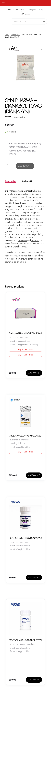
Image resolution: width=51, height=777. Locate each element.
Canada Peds (16, 772)
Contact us (21, 10)
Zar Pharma (14, 754)
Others (12, 764)
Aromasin (22, 240)
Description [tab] (10, 181)
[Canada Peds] (25, 712)
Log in (42, 10)
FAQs (11, 10)
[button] (41, 49)
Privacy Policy (41, 772)
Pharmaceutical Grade (19, 757)
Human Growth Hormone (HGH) (22, 760)
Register (33, 10)
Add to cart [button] (34, 373)
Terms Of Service (28, 772)
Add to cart (24, 166)
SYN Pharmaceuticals (18, 751)
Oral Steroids (15, 35)
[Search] (29, 22)
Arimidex (35, 240)
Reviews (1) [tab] (27, 181)
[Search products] (44, 21)
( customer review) (18, 117)
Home (7, 35)
